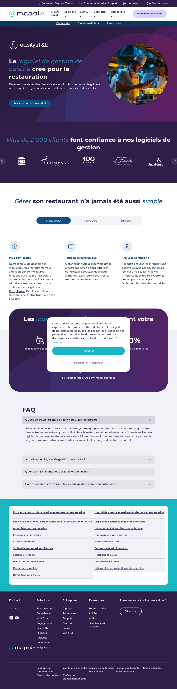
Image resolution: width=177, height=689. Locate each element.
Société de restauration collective (33, 548)
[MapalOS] (26, 14)
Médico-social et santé (108, 542)
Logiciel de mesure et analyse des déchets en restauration (129, 512)
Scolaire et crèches (24, 555)
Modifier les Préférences (88, 362)
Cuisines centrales (24, 542)
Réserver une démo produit (29, 103)
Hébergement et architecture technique (119, 528)
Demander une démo (149, 14)
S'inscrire (130, 611)
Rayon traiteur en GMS (26, 575)
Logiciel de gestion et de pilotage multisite (120, 522)
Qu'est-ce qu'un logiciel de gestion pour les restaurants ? (62, 420)
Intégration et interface (27, 535)
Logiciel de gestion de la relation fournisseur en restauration (49, 512)
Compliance (17, 291)
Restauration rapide (25, 568)
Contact (14, 600)
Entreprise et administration (111, 548)
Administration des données (30, 528)
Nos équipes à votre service (111, 535)
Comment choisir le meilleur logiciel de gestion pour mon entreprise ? (71, 484)
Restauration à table (107, 562)
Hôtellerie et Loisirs (106, 555)
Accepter (88, 350)
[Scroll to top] (170, 682)
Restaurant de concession (28, 562)
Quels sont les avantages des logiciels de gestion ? (58, 472)
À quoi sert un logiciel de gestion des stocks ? (55, 459)
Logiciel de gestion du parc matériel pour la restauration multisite (52, 522)
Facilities (15, 299)
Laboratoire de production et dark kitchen (120, 568)
